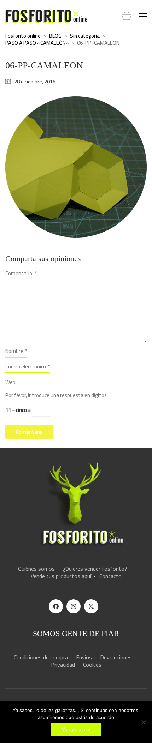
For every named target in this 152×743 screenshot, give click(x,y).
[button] (143, 16)
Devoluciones (116, 657)
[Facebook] (56, 606)
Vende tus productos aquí (61, 576)
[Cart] (126, 16)
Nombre (16, 351)
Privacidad (63, 665)
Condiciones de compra (41, 657)
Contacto (110, 576)
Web (10, 382)
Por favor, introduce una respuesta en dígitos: (56, 395)
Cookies (92, 665)
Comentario (21, 273)
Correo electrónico (27, 366)
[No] (143, 722)
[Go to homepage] (46, 16)
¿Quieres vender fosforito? (95, 569)
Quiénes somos (36, 569)
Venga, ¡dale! (76, 729)
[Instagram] (73, 606)
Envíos (84, 657)
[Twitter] (91, 606)
